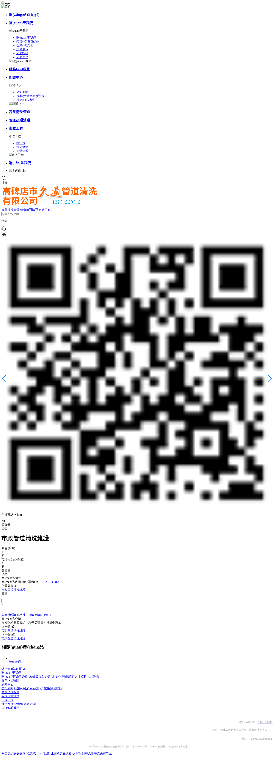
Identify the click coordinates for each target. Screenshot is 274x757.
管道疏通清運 (19, 120)
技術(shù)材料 (53, 688)
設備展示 (68, 676)
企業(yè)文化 (53, 676)
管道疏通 (15, 661)
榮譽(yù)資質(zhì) (33, 676)
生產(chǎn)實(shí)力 (38, 614)
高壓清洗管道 (19, 112)
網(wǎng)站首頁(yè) (24, 15)
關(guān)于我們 (21, 23)
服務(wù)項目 (19, 69)
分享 (4, 614)
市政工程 (16, 128)
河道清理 (30, 704)
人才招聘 (81, 676)
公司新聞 (7, 688)
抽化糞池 (17, 704)
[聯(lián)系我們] (3, 230)
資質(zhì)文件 (17, 614)
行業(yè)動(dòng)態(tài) (28, 688)
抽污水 (5, 704)
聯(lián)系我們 (20, 163)
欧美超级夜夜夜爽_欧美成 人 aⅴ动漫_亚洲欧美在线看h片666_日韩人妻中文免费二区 (56, 753)
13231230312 (50, 581)
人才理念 (93, 676)
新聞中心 (16, 77)
